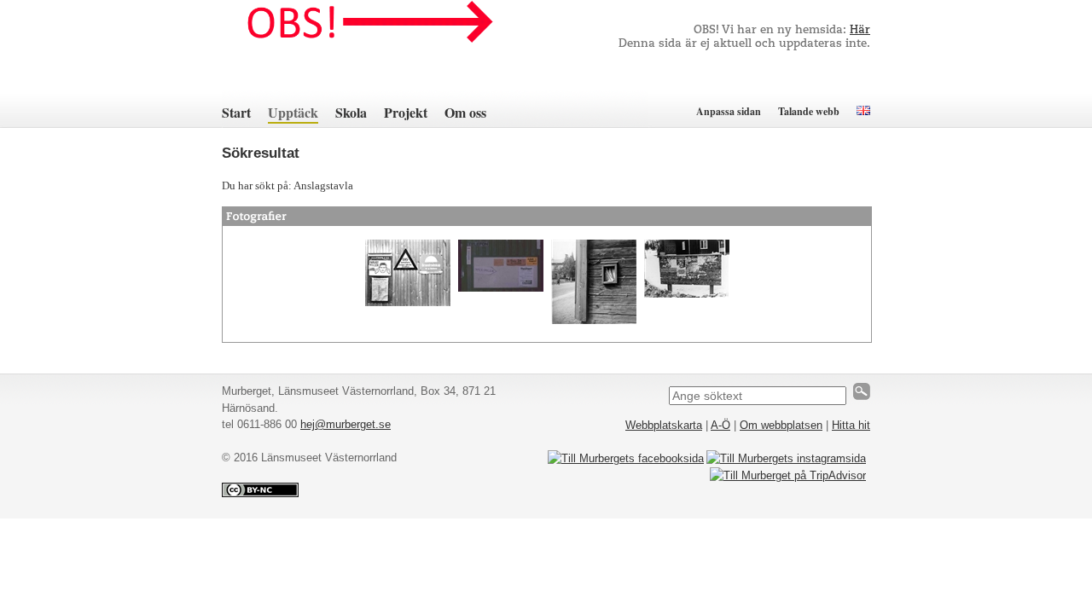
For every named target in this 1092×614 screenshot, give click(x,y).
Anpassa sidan (728, 111)
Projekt (405, 112)
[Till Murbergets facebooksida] (626, 458)
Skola (351, 112)
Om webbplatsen (781, 425)
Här (860, 30)
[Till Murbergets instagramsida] (786, 458)
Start (236, 112)
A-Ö (720, 425)
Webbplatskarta (663, 425)
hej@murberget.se (345, 424)
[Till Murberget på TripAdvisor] (788, 475)
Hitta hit (851, 425)
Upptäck (293, 112)
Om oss (465, 112)
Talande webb (808, 111)
